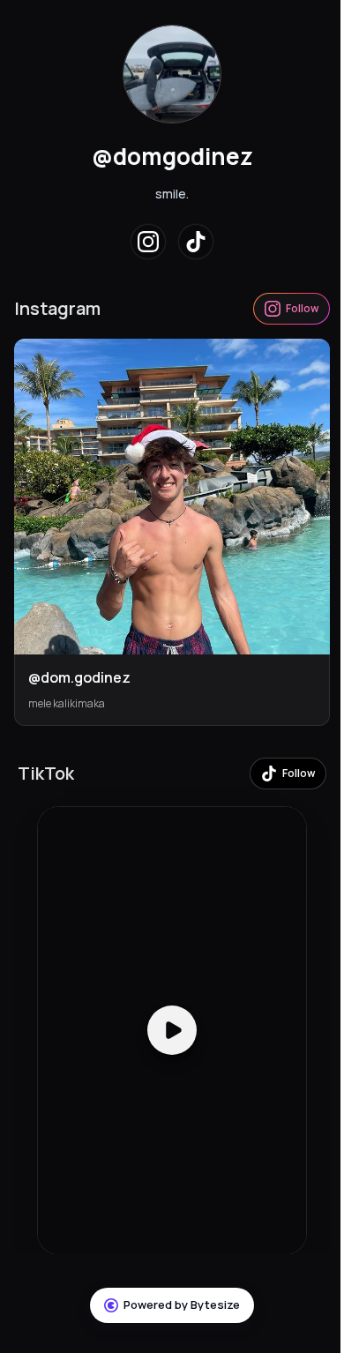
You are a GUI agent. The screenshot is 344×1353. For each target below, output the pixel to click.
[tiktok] (195, 241)
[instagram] (148, 241)
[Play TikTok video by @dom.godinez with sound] (172, 1030)
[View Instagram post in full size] (172, 496)
